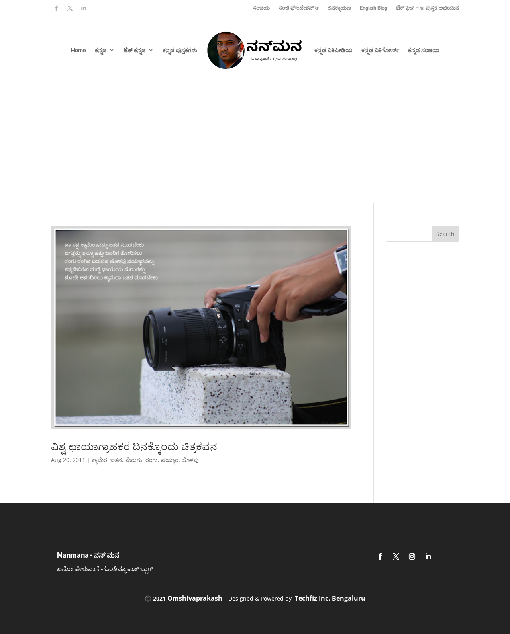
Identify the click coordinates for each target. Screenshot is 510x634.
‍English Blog (373, 8)
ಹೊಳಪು (190, 460)
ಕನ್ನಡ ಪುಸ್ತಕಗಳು (180, 50)
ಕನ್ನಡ (101, 50)
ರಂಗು (151, 460)
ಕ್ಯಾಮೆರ (99, 460)
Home (78, 50)
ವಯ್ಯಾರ (169, 460)
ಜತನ (116, 460)
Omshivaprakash (194, 598)
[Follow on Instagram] (412, 556)
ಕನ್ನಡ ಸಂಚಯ (423, 50)
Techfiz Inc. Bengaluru (330, 598)
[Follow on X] (70, 8)
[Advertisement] (255, 143)
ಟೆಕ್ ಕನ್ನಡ (135, 50)
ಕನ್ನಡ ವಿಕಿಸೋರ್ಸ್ (380, 50)
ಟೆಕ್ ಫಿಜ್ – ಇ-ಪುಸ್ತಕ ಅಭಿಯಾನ (427, 8)
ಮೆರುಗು (133, 460)
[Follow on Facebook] (56, 8)
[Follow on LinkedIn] (83, 8)
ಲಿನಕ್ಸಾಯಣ (339, 8)
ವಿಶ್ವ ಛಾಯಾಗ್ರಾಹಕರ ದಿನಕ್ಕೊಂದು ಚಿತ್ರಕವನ (134, 446)
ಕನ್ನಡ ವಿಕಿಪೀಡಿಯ (333, 50)
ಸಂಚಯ (261, 8)
